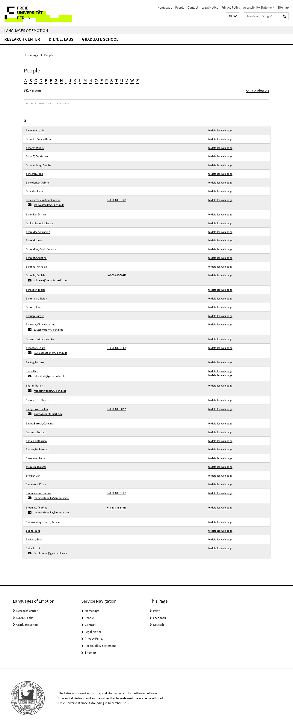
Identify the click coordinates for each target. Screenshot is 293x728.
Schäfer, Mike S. (35, 148)
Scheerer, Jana (34, 174)
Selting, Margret (35, 362)
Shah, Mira (32, 371)
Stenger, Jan (33, 475)
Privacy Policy (230, 7)
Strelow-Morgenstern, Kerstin (43, 522)
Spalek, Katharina (36, 441)
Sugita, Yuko (33, 530)
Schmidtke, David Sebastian (42, 249)
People (179, 7)
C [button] (35, 80)
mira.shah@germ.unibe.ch (49, 376)
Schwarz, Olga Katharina (40, 324)
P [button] (101, 80)
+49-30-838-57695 (116, 200)
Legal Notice (209, 7)
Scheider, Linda (35, 191)
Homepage (164, 7)
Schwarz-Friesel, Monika (40, 339)
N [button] (90, 80)
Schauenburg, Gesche (38, 165)
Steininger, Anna (35, 458)
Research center (22, 39)
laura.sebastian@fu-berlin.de (50, 353)
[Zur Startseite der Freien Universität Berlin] (36, 13)
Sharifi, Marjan (34, 385)
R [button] (106, 80)
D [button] (40, 80)
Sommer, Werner (35, 432)
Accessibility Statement (258, 7)
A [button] (25, 80)
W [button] (132, 80)
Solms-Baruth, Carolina (39, 423)
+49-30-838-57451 (116, 348)
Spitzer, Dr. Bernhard (38, 449)
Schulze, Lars (33, 307)
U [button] (121, 80)
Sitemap (283, 7)
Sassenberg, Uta (35, 130)
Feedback (159, 618)
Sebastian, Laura (35, 348)
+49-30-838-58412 (116, 275)
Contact (192, 7)
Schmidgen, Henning (38, 232)
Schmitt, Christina (36, 258)
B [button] (30, 80)
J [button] (70, 80)
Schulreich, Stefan (36, 298)
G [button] (55, 80)
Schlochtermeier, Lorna (39, 223)
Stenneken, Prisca (36, 484)
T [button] (116, 80)
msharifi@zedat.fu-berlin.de (50, 391)
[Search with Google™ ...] (284, 16)
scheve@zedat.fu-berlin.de (49, 205)
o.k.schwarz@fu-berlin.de (48, 329)
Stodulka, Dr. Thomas (38, 493)
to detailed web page (220, 130)
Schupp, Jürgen (35, 316)
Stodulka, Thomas (36, 507)
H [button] (61, 80)
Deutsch (158, 625)
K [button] (75, 80)
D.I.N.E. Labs (61, 39)
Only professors (257, 90)
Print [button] (156, 611)
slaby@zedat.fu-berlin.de (48, 414)
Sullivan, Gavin (34, 539)
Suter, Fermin (33, 548)
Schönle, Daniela (35, 275)
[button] (232, 16)
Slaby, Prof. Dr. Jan (37, 409)
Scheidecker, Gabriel (37, 182)
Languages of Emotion (26, 30)
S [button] (111, 80)
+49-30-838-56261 (116, 409)
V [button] (126, 80)
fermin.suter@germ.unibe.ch (50, 553)
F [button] (51, 80)
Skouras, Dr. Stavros (37, 400)
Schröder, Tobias (35, 290)
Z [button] (137, 80)
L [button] (80, 80)
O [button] (96, 80)
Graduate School (100, 39)
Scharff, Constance (37, 156)
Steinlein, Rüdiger (36, 467)
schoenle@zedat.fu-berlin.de (50, 280)
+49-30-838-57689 (116, 493)
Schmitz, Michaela (36, 266)
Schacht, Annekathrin (38, 139)
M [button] (85, 80)
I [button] (65, 80)
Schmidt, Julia (34, 240)
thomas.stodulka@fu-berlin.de (51, 498)
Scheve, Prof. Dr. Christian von (43, 200)
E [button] (46, 80)
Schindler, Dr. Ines (36, 214)
